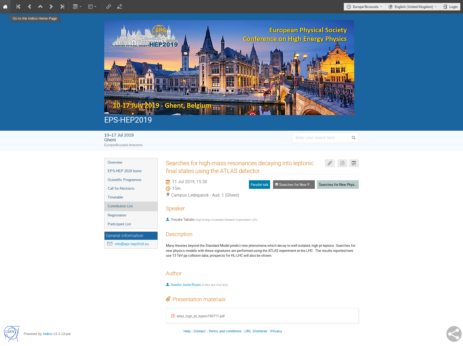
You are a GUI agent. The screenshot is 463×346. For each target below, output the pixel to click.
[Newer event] (51, 6)
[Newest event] (61, 6)
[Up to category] (40, 6)
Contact (199, 331)
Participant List (119, 224)
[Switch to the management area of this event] (119, 6)
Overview (115, 162)
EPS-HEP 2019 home (124, 171)
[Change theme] (92, 6)
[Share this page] (454, 334)
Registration (117, 215)
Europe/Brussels (366, 6)
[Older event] (29, 6)
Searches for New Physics (339, 184)
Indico (47, 334)
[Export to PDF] (342, 163)
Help (187, 331)
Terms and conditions (225, 331)
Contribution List (120, 206)
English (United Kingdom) (414, 6)
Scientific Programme (124, 180)
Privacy (276, 331)
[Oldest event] (19, 6)
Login (453, 6)
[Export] (77, 6)
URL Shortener (256, 331)
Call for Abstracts (121, 188)
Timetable (115, 197)
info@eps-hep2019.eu (132, 244)
